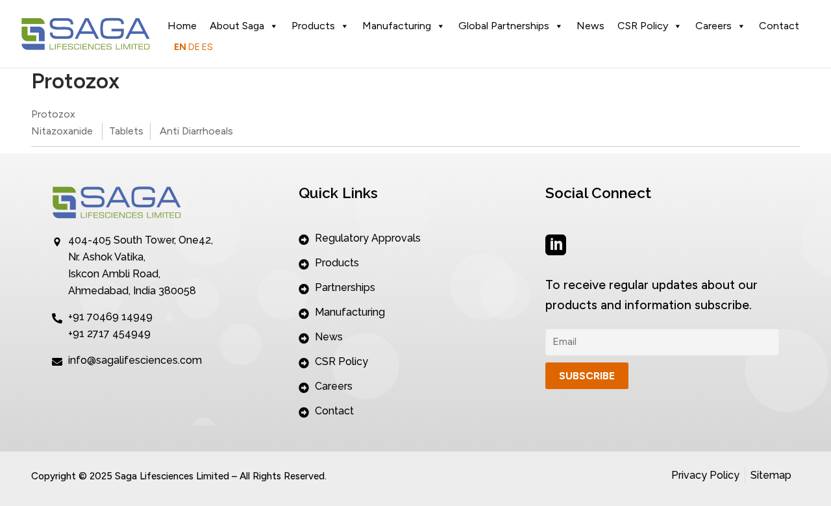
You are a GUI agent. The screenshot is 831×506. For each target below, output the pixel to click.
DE (194, 47)
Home (182, 25)
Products (313, 25)
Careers (713, 25)
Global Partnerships (503, 25)
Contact (779, 25)
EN (180, 47)
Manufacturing (396, 25)
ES (207, 47)
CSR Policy (642, 25)
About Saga (237, 25)
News (590, 25)
